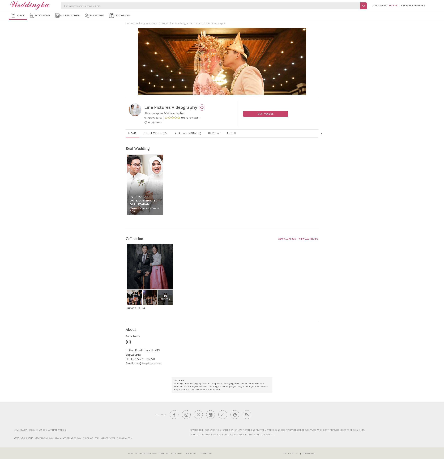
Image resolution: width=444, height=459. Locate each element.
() (190, 118)
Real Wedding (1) (187, 133)
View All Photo (308, 238)
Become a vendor (38, 430)
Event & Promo (122, 15)
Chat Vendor (266, 113)
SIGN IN (393, 5)
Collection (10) (156, 133)
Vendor (20, 15)
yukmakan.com (124, 438)
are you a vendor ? (413, 5)
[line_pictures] (128, 342)
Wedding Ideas (42, 15)
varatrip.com (108, 438)
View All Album (287, 238)
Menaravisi (176, 453)
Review (214, 133)
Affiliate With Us (57, 430)
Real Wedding (97, 15)
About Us (191, 453)
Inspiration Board (70, 15)
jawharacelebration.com (68, 438)
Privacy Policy (290, 453)
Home (132, 133)
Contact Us (206, 453)
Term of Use (308, 453)
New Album (136, 308)
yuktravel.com (91, 438)
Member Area (20, 430)
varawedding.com (44, 438)
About (231, 133)
